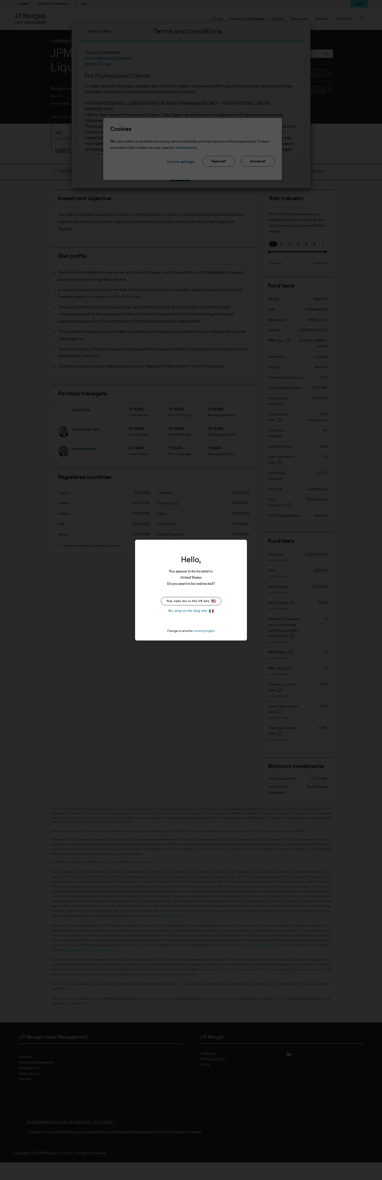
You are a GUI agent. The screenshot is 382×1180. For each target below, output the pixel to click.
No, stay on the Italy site (187, 610)
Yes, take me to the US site (188, 601)
